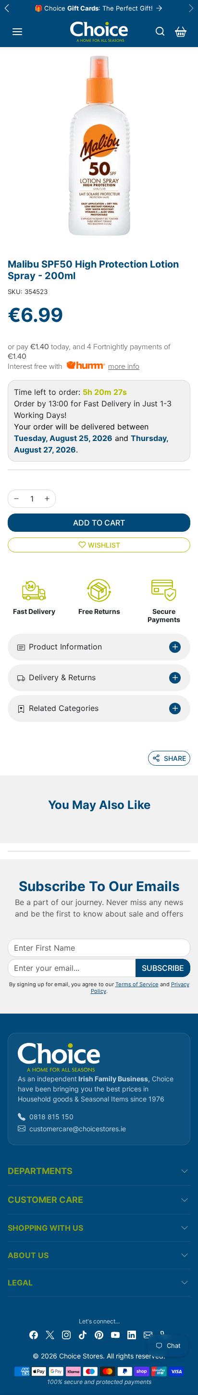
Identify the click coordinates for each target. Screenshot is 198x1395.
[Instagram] (66, 1334)
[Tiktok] (82, 1334)
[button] (17, 31)
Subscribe (163, 968)
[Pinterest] (99, 1334)
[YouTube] (115, 1334)
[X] (50, 1334)
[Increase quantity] (47, 498)
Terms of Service (137, 984)
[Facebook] (33, 1334)
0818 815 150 (51, 1117)
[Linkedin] (132, 1334)
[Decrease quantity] (16, 498)
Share (175, 758)
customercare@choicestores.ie (77, 1129)
